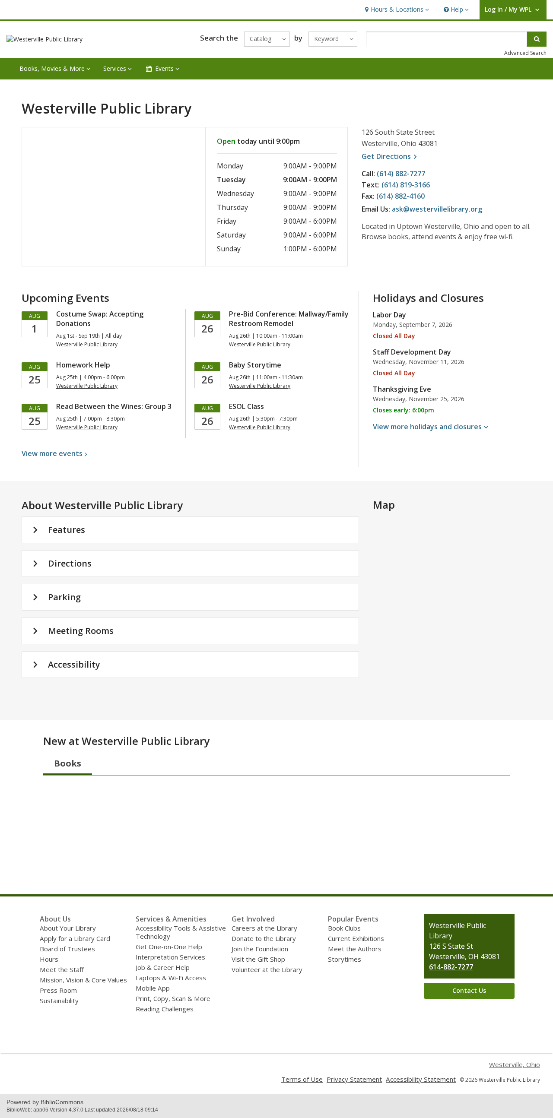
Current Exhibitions (356, 938)
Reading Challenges (165, 1008)
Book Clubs (344, 928)
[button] (396, 9)
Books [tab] (67, 763)
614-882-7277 (451, 967)
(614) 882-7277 (401, 173)
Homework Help (83, 365)
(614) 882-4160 (400, 196)
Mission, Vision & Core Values (83, 979)
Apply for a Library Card (75, 938)
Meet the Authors (354, 948)
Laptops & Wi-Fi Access (171, 977)
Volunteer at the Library (267, 969)
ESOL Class (246, 406)
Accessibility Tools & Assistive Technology (181, 932)
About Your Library (68, 928)
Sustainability (59, 1000)
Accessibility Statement (421, 1079)
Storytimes (344, 959)
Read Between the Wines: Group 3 (114, 406)
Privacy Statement (354, 1079)
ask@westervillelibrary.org (437, 209)
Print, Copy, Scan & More (173, 998)
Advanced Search (525, 53)
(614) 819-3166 (405, 185)
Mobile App (153, 988)
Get (391, 156)
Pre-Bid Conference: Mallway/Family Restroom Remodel (289, 318)
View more (52, 453)
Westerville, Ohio (514, 1064)
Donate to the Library (264, 938)
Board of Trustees (67, 948)
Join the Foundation (260, 948)
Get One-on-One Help (169, 946)
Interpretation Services (170, 957)
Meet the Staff (62, 969)
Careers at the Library (264, 928)
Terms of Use (302, 1079)
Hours (49, 959)
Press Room (58, 990)
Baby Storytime (255, 365)
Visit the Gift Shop (258, 959)
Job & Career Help (163, 967)
